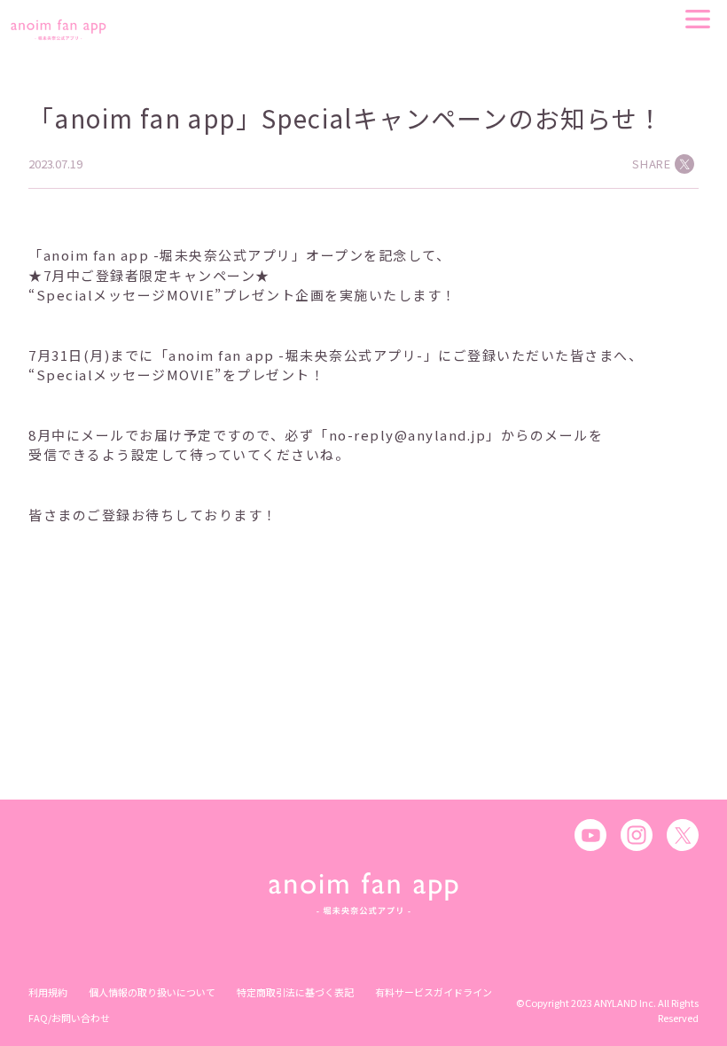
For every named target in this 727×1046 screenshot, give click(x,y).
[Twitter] (683, 835)
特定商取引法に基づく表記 (295, 992)
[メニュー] (697, 19)
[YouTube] (590, 835)
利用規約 (47, 992)
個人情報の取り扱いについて (152, 992)
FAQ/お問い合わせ (69, 1018)
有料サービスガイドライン (433, 992)
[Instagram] (637, 835)
